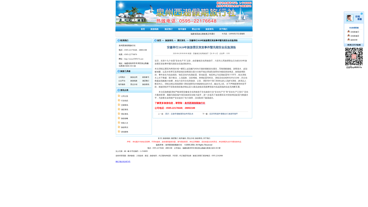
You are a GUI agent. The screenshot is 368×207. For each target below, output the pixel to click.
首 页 (160, 138)
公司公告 (124, 96)
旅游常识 (124, 127)
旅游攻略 (124, 118)
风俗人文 (124, 123)
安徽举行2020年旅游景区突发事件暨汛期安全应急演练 (213, 40)
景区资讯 (124, 114)
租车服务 (182, 29)
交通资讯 (124, 105)
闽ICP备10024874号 (123, 162)
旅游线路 (155, 29)
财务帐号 (145, 77)
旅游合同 (133, 77)
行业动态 (124, 101)
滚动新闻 (124, 132)
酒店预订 (169, 29)
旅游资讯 (210, 29)
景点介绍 (196, 29)
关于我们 (223, 29)
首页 (143, 29)
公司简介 (121, 77)
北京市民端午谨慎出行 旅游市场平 (223, 114)
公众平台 (121, 81)
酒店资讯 (124, 110)
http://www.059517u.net (133, 59)
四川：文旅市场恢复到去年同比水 (179, 114)
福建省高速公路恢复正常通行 (201, 34)
